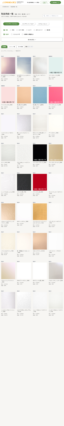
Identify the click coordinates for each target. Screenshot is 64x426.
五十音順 (20, 46)
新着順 (4, 46)
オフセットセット (43, 23)
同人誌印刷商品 (30, 2)
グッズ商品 (36, 2)
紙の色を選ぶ (32, 39)
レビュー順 (12, 46)
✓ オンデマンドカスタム (11, 23)
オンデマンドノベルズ (27, 23)
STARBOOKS (5, 6)
